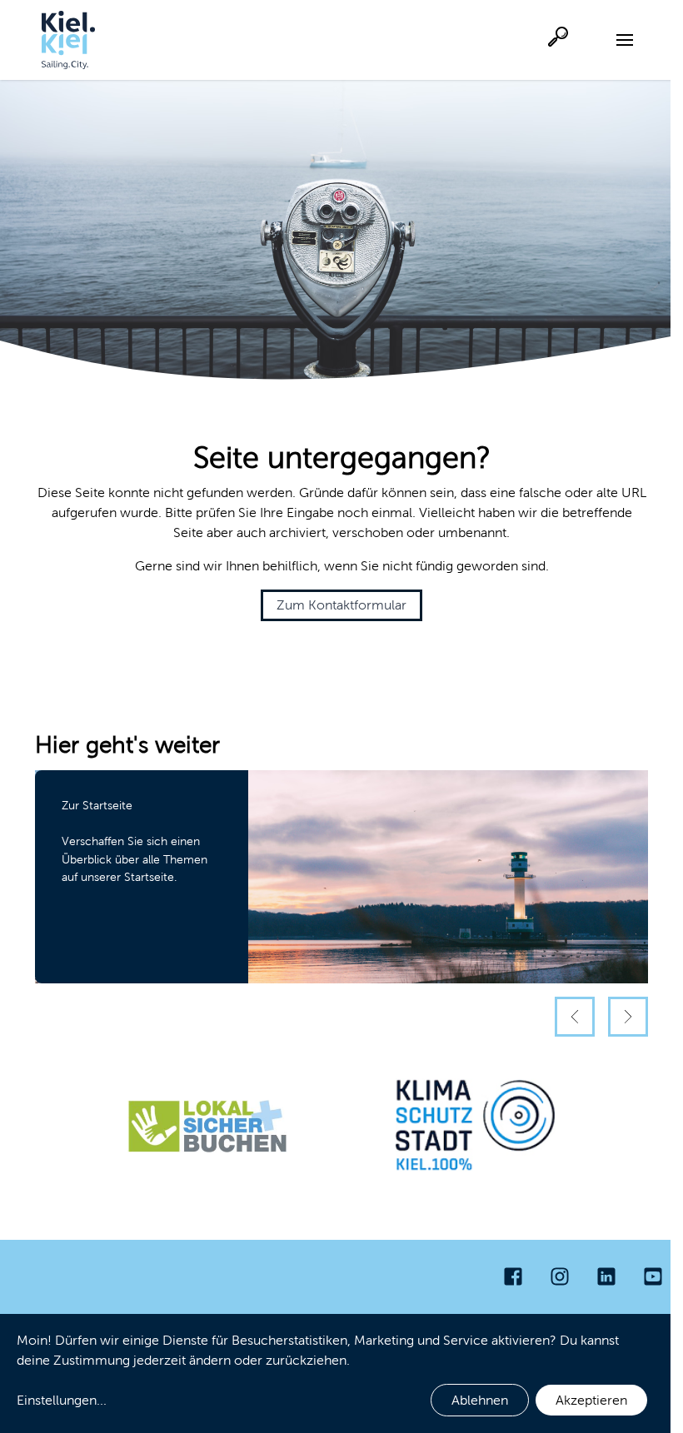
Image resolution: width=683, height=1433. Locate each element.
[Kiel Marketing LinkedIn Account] (606, 1276)
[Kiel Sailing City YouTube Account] (653, 1276)
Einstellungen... (62, 1400)
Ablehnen (479, 1400)
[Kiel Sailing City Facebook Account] (513, 1276)
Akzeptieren (591, 1400)
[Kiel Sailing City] (68, 40)
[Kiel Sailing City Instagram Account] (560, 1276)
